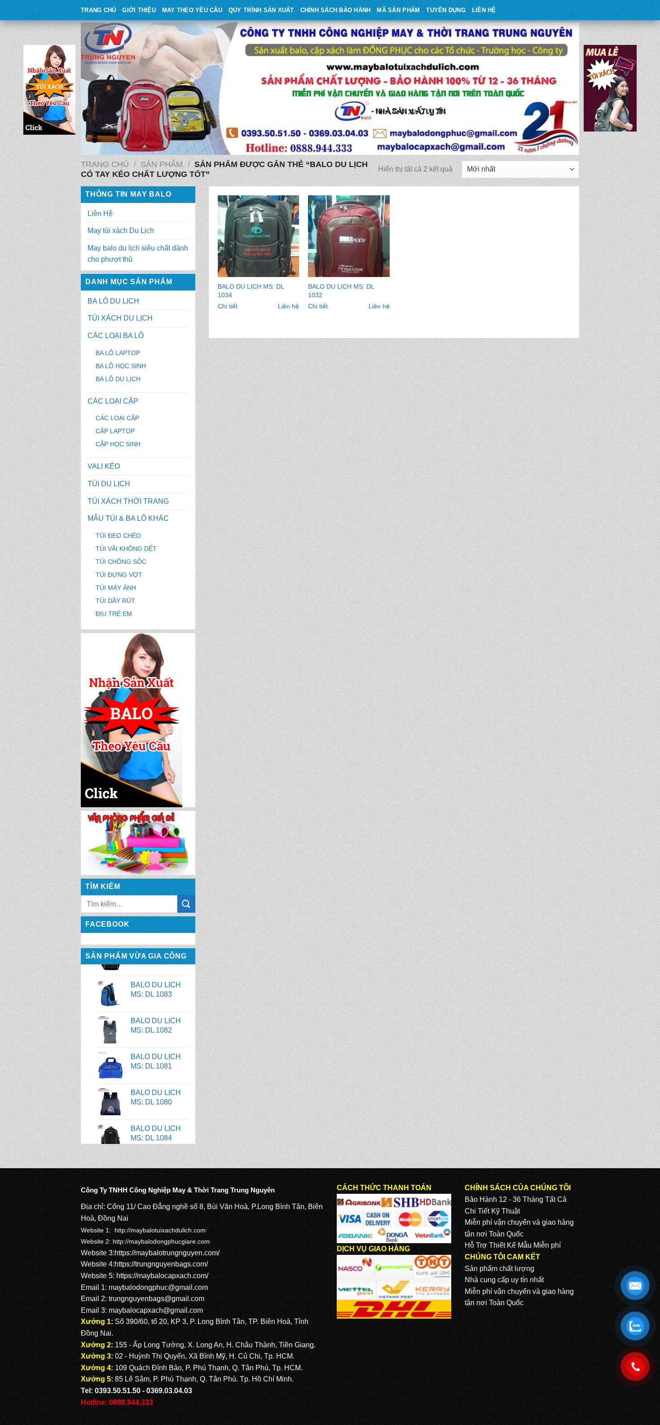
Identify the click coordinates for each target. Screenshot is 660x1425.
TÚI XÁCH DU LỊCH (120, 318)
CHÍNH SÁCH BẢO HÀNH (335, 10)
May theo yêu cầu (192, 10)
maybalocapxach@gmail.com (156, 1310)
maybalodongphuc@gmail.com (158, 1287)
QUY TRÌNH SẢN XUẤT (261, 10)
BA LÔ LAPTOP (118, 352)
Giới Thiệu (139, 10)
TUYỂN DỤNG (446, 10)
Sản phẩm (162, 164)
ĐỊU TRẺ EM (114, 613)
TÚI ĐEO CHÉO (118, 535)
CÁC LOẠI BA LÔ (116, 335)
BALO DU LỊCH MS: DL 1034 (251, 291)
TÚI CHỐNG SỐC (121, 561)
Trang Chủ (98, 10)
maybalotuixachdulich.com (168, 1230)
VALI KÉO (104, 466)
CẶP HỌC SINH (118, 444)
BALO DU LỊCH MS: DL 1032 (341, 291)
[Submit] (186, 904)
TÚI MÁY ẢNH (116, 587)
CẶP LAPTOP (115, 431)
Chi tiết (228, 306)
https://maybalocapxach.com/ (162, 1276)
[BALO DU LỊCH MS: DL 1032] (349, 236)
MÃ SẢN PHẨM (398, 10)
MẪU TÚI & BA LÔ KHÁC (128, 518)
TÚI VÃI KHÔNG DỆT (126, 548)
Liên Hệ (484, 10)
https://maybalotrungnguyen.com (166, 1253)
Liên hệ (288, 306)
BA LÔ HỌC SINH (121, 365)
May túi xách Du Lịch (121, 230)
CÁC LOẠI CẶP (113, 401)
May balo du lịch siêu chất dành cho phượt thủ (138, 254)
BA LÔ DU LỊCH (113, 301)
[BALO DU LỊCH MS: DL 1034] (258, 236)
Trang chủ (105, 164)
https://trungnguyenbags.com (160, 1264)
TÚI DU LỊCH (109, 484)
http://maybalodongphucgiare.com (161, 1241)
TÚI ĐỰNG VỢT (119, 574)
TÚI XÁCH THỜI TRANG (128, 501)
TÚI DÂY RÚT (115, 600)
